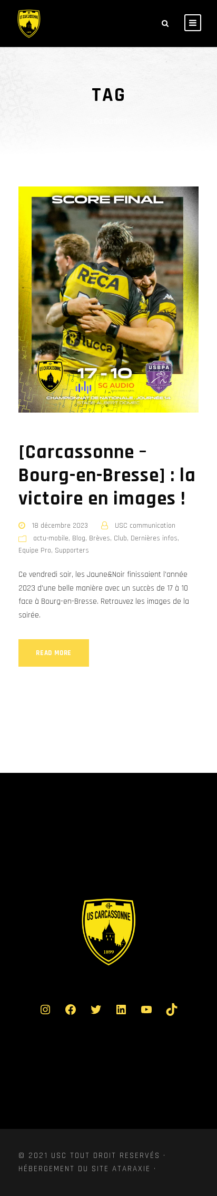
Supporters (72, 550)
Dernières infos (154, 538)
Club (120, 538)
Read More (54, 653)
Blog (78, 538)
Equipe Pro (34, 550)
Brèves (99, 538)
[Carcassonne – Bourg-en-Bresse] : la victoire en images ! (107, 476)
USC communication (145, 525)
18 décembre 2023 (60, 525)
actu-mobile (50, 538)
